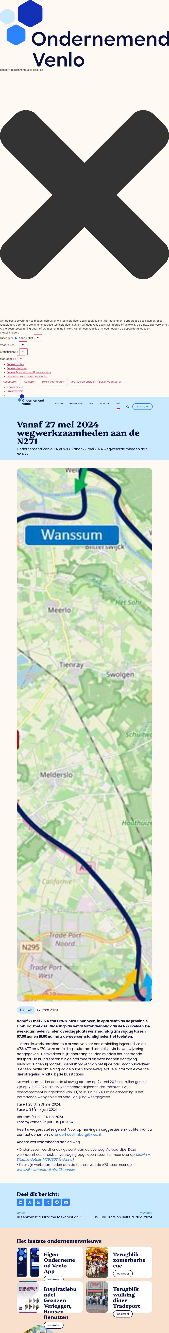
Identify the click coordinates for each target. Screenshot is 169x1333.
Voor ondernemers (76, 403)
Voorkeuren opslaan (82, 381)
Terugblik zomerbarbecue (129, 1259)
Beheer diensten (17, 368)
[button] (84, 195)
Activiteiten (104, 403)
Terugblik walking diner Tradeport (126, 1297)
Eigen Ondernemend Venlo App (59, 1262)
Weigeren (29, 381)
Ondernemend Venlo (34, 449)
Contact (117, 403)
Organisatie (58, 403)
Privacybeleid (15, 391)
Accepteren (10, 381)
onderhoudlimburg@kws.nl (78, 1134)
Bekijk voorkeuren (53, 381)
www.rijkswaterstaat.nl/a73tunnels (46, 1169)
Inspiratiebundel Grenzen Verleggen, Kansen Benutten (60, 1302)
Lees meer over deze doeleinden (27, 376)
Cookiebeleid (15, 387)
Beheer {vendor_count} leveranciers (29, 372)
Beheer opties (15, 364)
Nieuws (91, 403)
